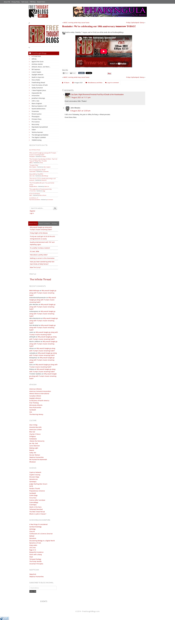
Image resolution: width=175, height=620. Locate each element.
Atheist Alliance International (39, 393)
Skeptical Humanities (36, 457)
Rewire (31, 450)
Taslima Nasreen (37, 132)
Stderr (34, 130)
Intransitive (35, 95)
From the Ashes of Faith (40, 85)
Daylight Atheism (37, 75)
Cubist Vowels (36, 72)
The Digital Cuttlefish (39, 137)
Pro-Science (36, 122)
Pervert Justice (36, 114)
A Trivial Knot (36, 56)
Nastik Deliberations (38, 109)
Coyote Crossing (34, 475)
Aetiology (32, 529)
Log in (32, 213)
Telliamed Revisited (36, 509)
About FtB (7, 2)
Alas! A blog (33, 425)
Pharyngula (35, 116)
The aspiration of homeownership (40, 189)
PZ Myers (44, 156)
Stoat (31, 557)
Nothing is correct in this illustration (42, 258)
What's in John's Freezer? (37, 514)
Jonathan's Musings (38, 98)
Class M (32, 531)
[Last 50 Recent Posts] (34, 149)
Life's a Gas (35, 101)
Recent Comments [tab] (44, 223)
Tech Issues (24, 2)
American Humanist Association (40, 391)
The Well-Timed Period (37, 512)
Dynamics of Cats (35, 543)
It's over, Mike (34, 251)
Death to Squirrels (38, 77)
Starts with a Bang (35, 554)
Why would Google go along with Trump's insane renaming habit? (42, 154)
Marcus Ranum (42, 195)
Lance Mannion (34, 446)
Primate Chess (36, 119)
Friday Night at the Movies (39, 233)
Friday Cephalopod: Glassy (135, 22)
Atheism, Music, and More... (41, 67)
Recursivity (35, 124)
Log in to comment (113, 82)
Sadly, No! (32, 453)
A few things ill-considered (38, 524)
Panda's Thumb (34, 488)
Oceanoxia (35, 111)
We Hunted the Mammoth (38, 459)
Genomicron (33, 479)
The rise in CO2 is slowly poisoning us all (42, 178)
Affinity (34, 59)
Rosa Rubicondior (35, 407)
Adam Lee (46, 186)
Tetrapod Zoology (35, 559)
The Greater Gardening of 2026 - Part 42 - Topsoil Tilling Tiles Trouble (43, 160)
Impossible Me (37, 93)
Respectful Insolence (36, 552)
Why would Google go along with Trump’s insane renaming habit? (42, 293)
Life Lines (32, 548)
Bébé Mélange (45, 176)
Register (32, 211)
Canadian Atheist (35, 396)
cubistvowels (46, 171)
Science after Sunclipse (37, 500)
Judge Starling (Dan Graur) (38, 484)
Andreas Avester (37, 64)
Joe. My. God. (33, 443)
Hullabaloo (33, 439)
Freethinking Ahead (38, 82)
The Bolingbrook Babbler (40, 135)
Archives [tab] (54, 223)
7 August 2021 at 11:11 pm (80, 97)
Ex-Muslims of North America (39, 401)
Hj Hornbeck (50, 199)
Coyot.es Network (35, 472)
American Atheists (35, 389)
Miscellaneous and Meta (95, 82)
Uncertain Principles (36, 564)
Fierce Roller (36, 80)
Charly (41, 162)
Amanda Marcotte (35, 427)
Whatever (32, 462)
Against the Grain (38, 62)
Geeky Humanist (37, 88)
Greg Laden (33, 545)
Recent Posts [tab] (33, 223)
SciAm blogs (33, 495)
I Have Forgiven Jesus (39, 90)
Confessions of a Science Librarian (41, 534)
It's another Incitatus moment (40, 248)
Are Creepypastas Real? (37, 170)
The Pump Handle (35, 561)
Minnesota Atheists (35, 405)
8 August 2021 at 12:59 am (80, 111)
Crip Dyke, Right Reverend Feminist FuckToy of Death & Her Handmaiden (97, 94)
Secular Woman (34, 455)
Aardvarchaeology (35, 527)
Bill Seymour (36, 69)
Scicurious (32, 498)
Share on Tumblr (81, 73)
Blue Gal (32, 432)
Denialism (32, 538)
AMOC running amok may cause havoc (76, 22)
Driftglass (32, 436)
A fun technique (34, 193)
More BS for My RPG (36, 174)
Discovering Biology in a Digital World (42, 541)
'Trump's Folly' (33, 165)
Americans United (35, 429)
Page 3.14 (32, 550)
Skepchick (32, 574)
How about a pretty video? (38, 255)
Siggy (44, 191)
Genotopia (32, 482)
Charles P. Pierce (35, 434)
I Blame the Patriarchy (36, 441)
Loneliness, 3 (33, 198)
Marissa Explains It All (39, 106)
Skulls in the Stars (35, 507)
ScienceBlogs (33, 502)
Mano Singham (37, 103)
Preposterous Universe (37, 491)
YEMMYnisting (36, 140)
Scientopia (32, 505)
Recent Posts (41, 2)
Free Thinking (34, 403)
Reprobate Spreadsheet (40, 127)
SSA (30, 412)
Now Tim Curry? (35, 267)
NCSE (31, 486)
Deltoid (31, 536)
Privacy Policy (16, 2)
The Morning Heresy (36, 414)
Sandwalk (32, 410)
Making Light (33, 448)
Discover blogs (34, 477)
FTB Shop (33, 2)
